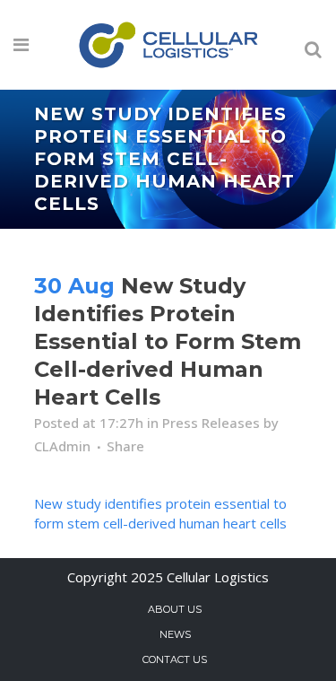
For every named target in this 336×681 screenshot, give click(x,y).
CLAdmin (62, 446)
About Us (175, 609)
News (175, 634)
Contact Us (174, 659)
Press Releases (211, 423)
